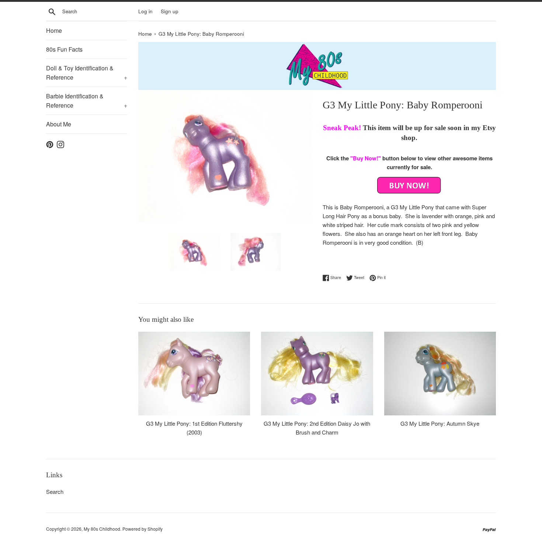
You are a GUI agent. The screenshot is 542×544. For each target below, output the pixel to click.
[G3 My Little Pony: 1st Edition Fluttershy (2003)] (194, 373)
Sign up (169, 11)
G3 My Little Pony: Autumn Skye (439, 423)
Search (54, 491)
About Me (58, 124)
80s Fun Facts (64, 49)
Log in (145, 11)
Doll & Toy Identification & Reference (86, 73)
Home (54, 30)
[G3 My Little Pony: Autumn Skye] (440, 373)
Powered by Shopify (142, 529)
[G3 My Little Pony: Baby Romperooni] (409, 185)
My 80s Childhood (102, 529)
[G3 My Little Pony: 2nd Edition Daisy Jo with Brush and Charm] (317, 373)
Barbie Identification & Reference (86, 101)
